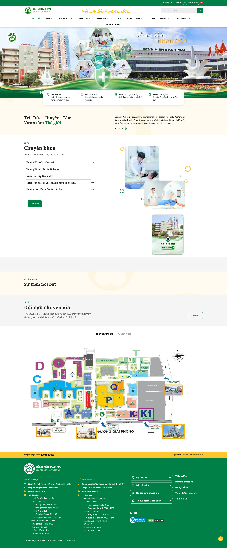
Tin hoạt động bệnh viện (186, 493)
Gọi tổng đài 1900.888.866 (173, 3)
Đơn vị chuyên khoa (184, 481)
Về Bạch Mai (181, 476)
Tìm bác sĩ (196, 315)
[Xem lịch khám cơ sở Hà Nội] (168, 234)
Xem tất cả (34, 203)
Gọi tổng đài (56, 94)
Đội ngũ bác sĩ (181, 487)
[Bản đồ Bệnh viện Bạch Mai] (113, 390)
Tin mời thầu (181, 498)
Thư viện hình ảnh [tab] (105, 333)
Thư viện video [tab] (123, 333)
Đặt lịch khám (193, 3)
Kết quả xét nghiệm (161, 94)
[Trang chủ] (37, 10)
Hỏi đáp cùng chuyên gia (129, 94)
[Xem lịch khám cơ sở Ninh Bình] (204, 234)
